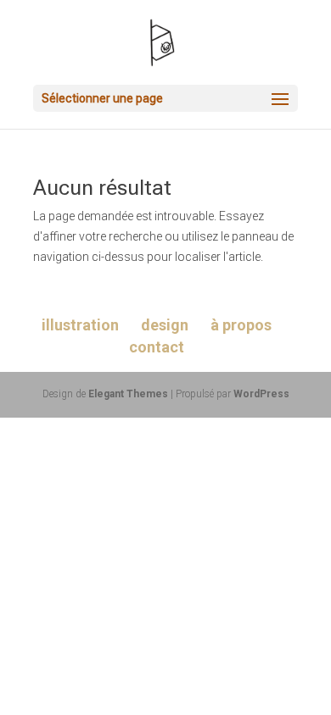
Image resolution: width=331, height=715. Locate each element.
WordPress (261, 394)
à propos (241, 325)
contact (156, 347)
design (164, 325)
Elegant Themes (128, 394)
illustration (80, 325)
